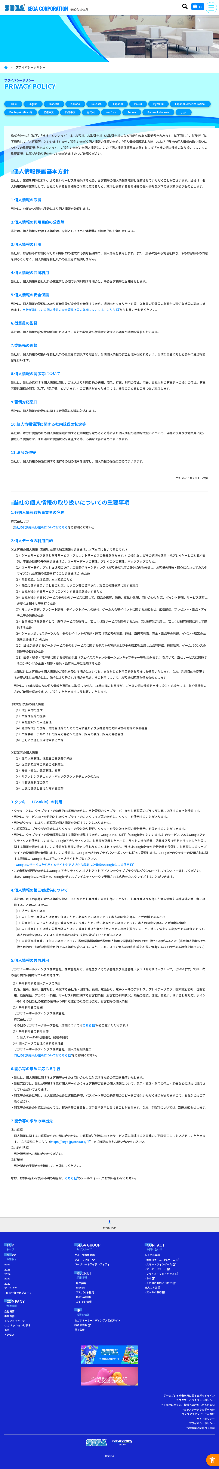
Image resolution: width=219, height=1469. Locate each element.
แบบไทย (111, 112)
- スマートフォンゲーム (159, 1264)
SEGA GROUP (89, 1247)
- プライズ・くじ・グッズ (160, 1273)
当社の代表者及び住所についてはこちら (41, 527)
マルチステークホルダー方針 (198, 1409)
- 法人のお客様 (153, 1292)
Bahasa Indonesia (158, 112)
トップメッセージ (14, 1321)
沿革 (6, 1330)
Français (54, 104)
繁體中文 (48, 112)
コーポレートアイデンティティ (92, 1264)
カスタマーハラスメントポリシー (195, 1400)
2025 (7, 1269)
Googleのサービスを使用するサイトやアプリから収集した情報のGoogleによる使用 (73, 864)
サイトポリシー (206, 1418)
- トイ (148, 1278)
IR (83, 1312)
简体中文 (70, 112)
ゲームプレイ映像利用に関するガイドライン (189, 1395)
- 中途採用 (80, 1288)
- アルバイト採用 (84, 1292)
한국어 (91, 112)
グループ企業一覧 (84, 1260)
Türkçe (131, 112)
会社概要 (9, 1311)
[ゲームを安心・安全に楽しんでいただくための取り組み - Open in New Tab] (109, 1377)
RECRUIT (85, 1275)
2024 (7, 1274)
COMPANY (15, 1303)
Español (118, 104)
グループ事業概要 (84, 1255)
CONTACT (156, 1247)
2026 (7, 1265)
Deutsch (97, 104)
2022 (7, 1283)
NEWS (12, 1257)
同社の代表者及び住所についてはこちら (41, 1055)
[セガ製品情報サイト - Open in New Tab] (109, 1355)
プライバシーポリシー (202, 1423)
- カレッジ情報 (83, 1301)
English (33, 104)
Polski (138, 104)
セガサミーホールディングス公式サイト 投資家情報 (97, 1322)
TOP (10, 1247)
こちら (87, 1025)
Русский (158, 104)
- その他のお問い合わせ (159, 1283)
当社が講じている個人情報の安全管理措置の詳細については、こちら (69, 309)
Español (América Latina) (190, 104)
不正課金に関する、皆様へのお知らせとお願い (188, 1404)
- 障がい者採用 (83, 1297)
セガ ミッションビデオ (17, 1325)
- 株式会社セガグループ (17, 1293)
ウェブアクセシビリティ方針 (198, 1414)
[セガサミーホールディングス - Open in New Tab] (122, 1442)
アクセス (9, 1334)
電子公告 (79, 1329)
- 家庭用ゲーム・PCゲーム (160, 1260)
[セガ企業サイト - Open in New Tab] (96, 1442)
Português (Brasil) (20, 112)
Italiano (75, 104)
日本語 (13, 104)
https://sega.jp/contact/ (68, 1141)
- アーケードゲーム (156, 1269)
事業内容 (9, 1316)
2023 (7, 1279)
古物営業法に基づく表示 (200, 1428)
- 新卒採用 (80, 1283)
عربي (183, 112)
